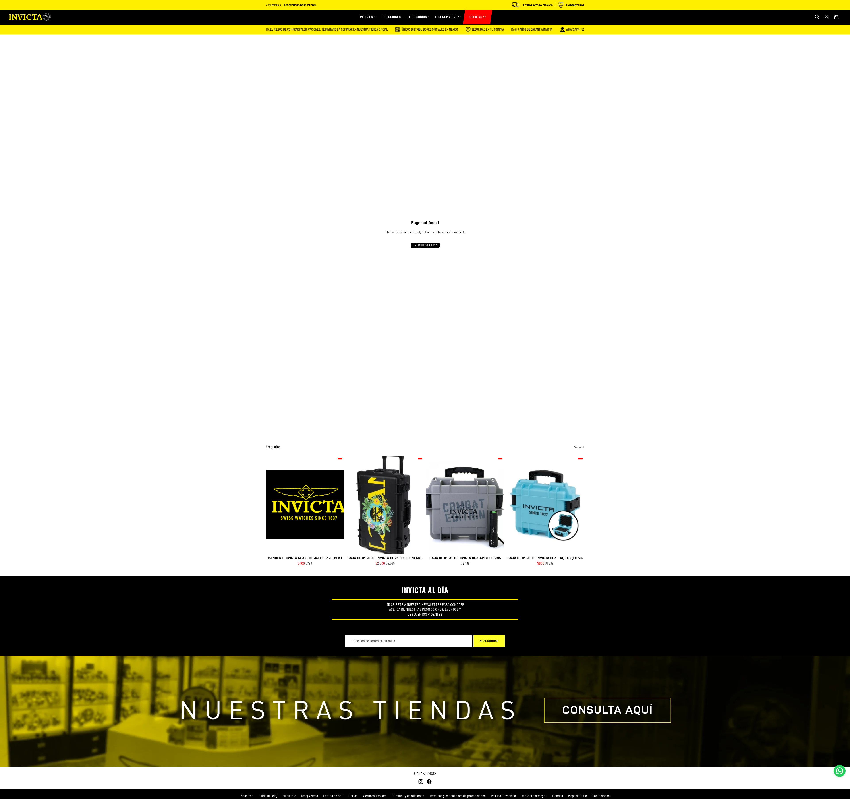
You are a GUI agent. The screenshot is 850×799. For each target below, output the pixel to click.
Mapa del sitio (577, 795)
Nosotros (247, 795)
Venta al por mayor (534, 795)
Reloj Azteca (309, 795)
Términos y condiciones (407, 795)
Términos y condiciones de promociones (457, 795)
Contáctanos (601, 795)
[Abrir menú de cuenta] (826, 17)
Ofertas (352, 795)
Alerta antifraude (374, 795)
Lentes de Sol (332, 795)
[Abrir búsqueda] (817, 17)
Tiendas (557, 795)
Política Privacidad (503, 795)
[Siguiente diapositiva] (417, 505)
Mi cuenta (289, 795)
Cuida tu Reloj (268, 795)
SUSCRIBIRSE (489, 640)
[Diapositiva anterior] (352, 505)
